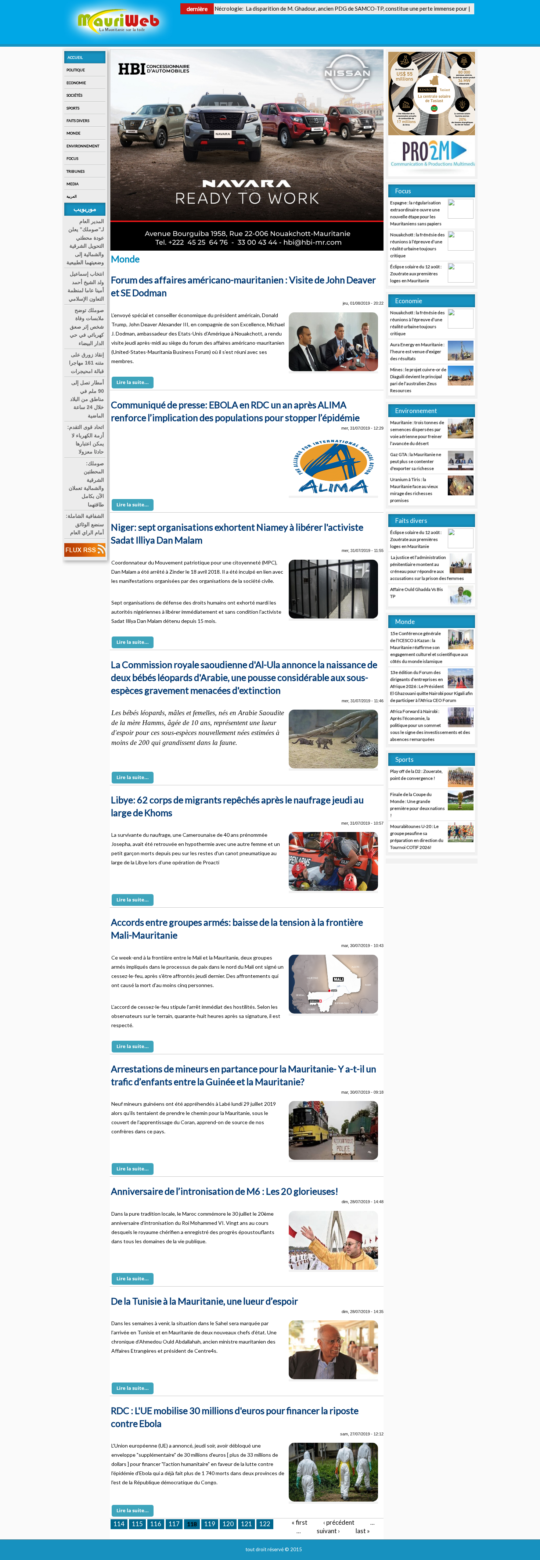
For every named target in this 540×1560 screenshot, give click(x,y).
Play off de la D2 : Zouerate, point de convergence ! (416, 774)
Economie (76, 82)
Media (72, 184)
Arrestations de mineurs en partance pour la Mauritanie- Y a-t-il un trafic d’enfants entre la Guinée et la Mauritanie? (243, 1075)
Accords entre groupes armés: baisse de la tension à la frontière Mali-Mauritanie (237, 928)
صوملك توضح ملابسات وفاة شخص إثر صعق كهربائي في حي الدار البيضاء (87, 326)
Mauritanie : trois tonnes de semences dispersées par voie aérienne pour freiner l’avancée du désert (417, 433)
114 (119, 1524)
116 (155, 1524)
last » (363, 1531)
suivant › (328, 1531)
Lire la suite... (132, 382)
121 (246, 1524)
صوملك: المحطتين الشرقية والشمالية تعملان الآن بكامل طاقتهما (86, 484)
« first (299, 1522)
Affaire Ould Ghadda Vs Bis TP (416, 593)
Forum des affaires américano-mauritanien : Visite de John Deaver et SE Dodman (243, 286)
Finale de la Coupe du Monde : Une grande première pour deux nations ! (417, 805)
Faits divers (77, 120)
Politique (75, 70)
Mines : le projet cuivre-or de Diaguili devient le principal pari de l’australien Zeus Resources (418, 380)
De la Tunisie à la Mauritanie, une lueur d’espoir (204, 1300)
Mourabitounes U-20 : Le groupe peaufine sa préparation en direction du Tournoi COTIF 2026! (416, 837)
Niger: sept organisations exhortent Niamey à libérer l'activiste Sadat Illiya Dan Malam (237, 533)
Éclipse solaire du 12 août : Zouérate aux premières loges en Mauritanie (416, 273)
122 (264, 1524)
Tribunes (75, 171)
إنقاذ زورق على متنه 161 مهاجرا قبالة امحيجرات (86, 363)
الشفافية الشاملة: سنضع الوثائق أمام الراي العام (85, 524)
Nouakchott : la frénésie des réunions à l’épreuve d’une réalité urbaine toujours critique (417, 245)
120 (228, 1524)
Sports (72, 108)
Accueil (75, 57)
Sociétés (74, 95)
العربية (71, 196)
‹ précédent (338, 1522)
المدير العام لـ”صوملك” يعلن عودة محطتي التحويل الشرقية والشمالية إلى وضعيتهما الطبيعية (85, 241)
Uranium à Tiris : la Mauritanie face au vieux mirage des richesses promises (414, 490)
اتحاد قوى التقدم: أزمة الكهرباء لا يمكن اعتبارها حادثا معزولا (85, 439)
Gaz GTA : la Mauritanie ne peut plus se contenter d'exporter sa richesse (415, 461)
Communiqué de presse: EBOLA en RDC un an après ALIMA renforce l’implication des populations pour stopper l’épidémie (235, 411)
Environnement (82, 146)
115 (137, 1524)
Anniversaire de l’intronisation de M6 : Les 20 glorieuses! (224, 1191)
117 (174, 1524)
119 (209, 1524)
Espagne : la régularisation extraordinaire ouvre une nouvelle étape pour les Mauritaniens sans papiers (416, 213)
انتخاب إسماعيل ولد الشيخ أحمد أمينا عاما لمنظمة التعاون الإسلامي (86, 286)
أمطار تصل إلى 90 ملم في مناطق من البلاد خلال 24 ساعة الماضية (87, 399)
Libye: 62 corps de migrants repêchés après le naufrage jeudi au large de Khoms (237, 806)
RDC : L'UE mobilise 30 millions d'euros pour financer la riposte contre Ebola (235, 1417)
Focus (72, 158)
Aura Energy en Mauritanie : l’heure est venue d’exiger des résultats (417, 351)
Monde (73, 133)
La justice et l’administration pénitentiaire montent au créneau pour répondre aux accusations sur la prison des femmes (427, 568)
